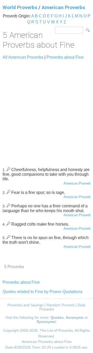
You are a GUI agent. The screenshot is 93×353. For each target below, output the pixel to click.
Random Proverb (60, 305)
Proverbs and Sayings (25, 305)
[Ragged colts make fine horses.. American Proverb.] (8, 224)
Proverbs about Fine (65, 57)
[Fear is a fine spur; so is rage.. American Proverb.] (8, 192)
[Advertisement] (46, 111)
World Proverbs (20, 7)
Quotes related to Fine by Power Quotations (42, 291)
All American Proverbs (23, 57)
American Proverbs (63, 7)
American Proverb (77, 183)
